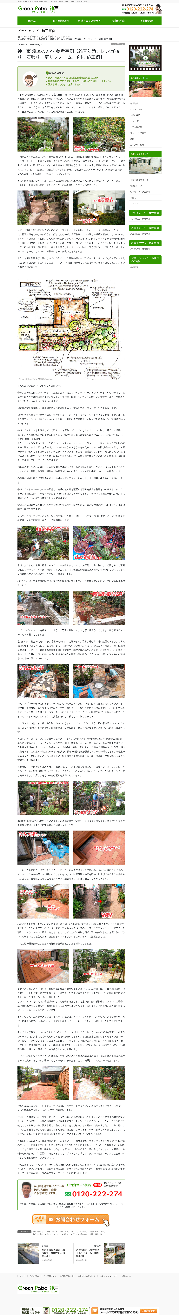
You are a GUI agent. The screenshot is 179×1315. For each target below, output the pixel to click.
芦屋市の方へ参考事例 (140, 234)
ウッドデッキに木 (138, 133)
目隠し (133, 197)
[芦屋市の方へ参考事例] (114, 1246)
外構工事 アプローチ (139, 180)
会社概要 (134, 267)
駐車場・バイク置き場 (140, 192)
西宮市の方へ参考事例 (140, 249)
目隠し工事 (94, 1232)
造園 (91, 1234)
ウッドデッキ (117, 44)
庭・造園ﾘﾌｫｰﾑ (49, 1276)
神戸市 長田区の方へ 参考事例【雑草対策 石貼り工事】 (53, 1253)
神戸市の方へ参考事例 (79, 1234)
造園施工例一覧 (67, 1276)
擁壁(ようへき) (136, 186)
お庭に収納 (135, 115)
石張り (102, 1232)
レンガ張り (83, 1232)
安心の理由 (34, 1276)
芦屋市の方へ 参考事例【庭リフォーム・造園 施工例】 (87, 1253)
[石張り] (28, 1249)
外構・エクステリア (108, 1276)
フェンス (73, 1232)
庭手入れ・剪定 (137, 145)
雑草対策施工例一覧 (87, 1276)
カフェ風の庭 (136, 127)
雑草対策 (98, 1234)
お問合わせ (126, 1276)
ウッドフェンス (51, 1232)
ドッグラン (63, 1232)
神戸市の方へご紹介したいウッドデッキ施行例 (50, 1234)
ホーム (22, 1276)
